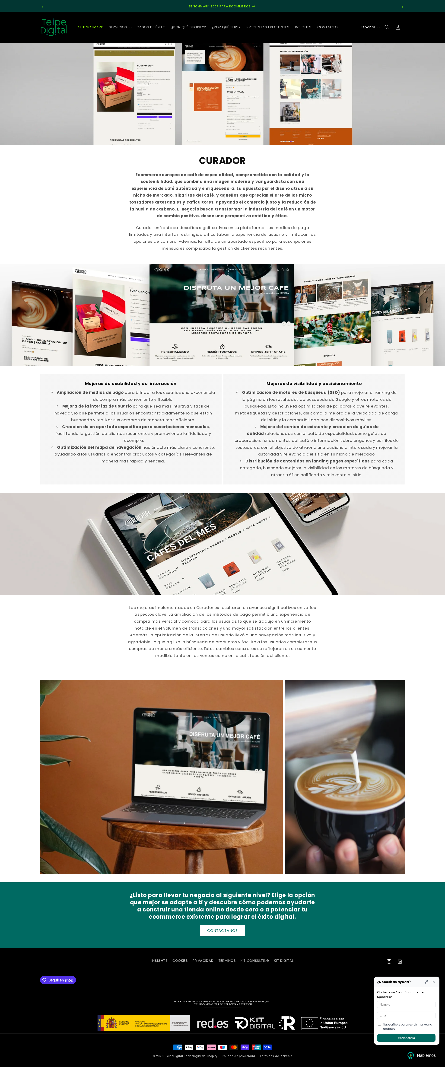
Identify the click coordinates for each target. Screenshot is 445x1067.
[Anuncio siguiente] (402, 7)
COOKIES (180, 960)
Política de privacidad (238, 1056)
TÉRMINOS (227, 960)
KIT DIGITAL (283, 960)
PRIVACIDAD (203, 960)
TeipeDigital (174, 1056)
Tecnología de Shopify (201, 1056)
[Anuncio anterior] (43, 7)
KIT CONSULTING (255, 960)
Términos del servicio (276, 1056)
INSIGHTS (160, 960)
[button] (120, 27)
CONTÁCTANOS (222, 930)
